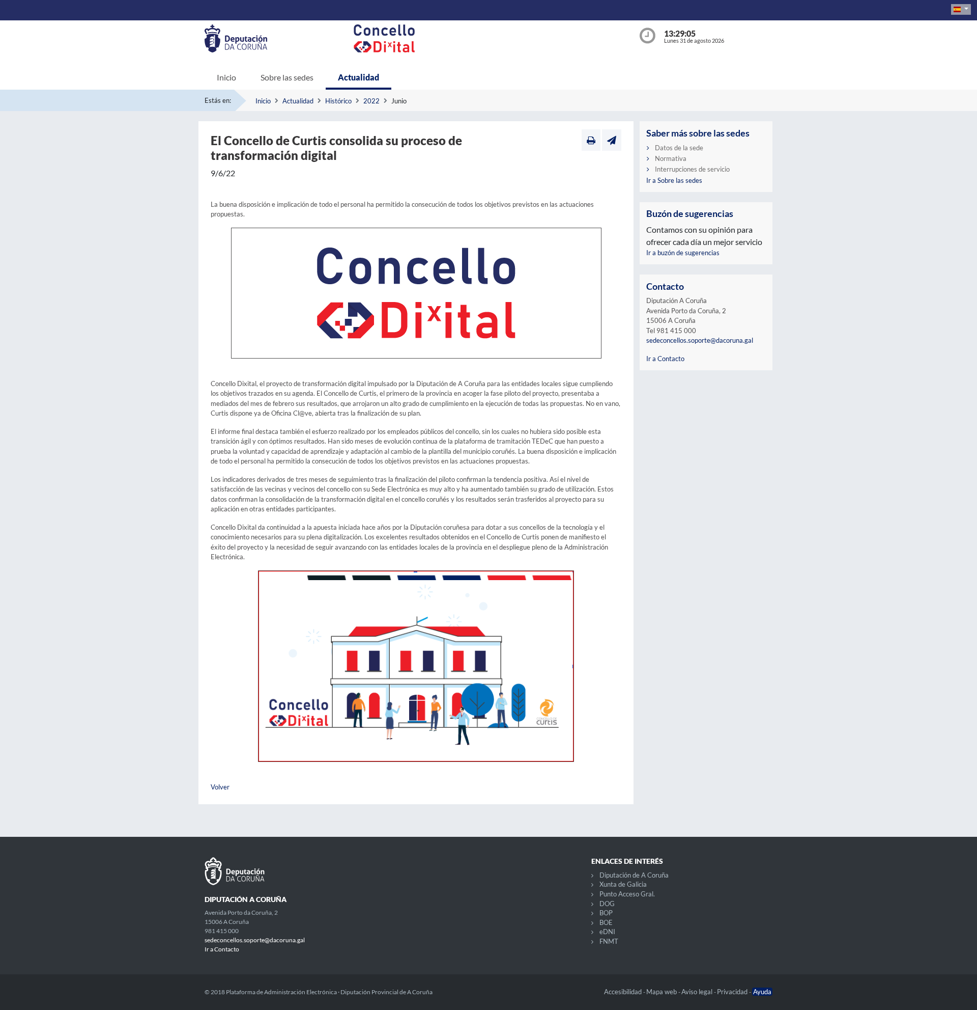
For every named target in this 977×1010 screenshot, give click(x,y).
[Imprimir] (591, 140)
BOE (606, 922)
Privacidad (733, 992)
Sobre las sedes (287, 77)
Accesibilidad (623, 992)
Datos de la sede (679, 148)
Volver (220, 787)
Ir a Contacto (665, 358)
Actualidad (358, 77)
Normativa (670, 158)
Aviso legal (697, 992)
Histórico (338, 101)
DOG (607, 903)
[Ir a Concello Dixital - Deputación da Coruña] (490, 38)
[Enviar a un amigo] (611, 140)
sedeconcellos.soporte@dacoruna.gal (699, 340)
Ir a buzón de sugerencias (683, 253)
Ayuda (762, 992)
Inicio (226, 77)
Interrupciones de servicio (692, 169)
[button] (961, 9)
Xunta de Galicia (623, 884)
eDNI (607, 931)
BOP (606, 913)
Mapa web (662, 992)
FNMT (608, 941)
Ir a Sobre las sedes (674, 180)
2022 (371, 101)
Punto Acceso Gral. (627, 894)
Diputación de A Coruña (634, 875)
